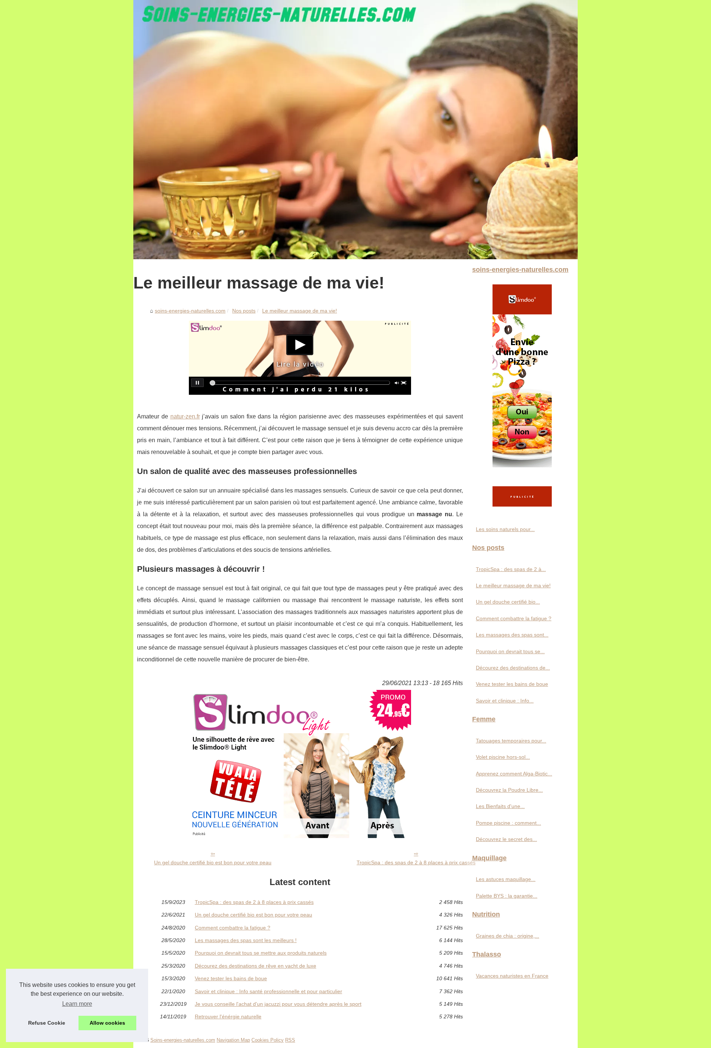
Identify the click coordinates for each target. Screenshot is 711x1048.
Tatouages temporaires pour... (511, 741)
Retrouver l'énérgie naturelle (228, 1016)
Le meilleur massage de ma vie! (299, 311)
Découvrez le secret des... (506, 839)
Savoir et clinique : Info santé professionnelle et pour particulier (268, 991)
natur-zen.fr (185, 416)
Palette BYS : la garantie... (506, 896)
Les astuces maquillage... (505, 879)
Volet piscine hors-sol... (503, 757)
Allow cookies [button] (107, 1023)
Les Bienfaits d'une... (500, 806)
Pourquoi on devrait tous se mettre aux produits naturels (261, 952)
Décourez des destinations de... (513, 668)
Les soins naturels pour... (505, 529)
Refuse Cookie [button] (46, 1023)
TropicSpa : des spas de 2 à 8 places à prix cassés (416, 862)
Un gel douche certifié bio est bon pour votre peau (212, 862)
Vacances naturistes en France (512, 976)
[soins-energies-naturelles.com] (355, 129)
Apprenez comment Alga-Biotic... (514, 774)
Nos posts (244, 311)
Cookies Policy (267, 1040)
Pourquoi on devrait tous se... (510, 651)
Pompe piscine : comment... (508, 823)
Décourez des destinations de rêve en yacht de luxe (255, 965)
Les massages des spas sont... (512, 635)
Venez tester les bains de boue (231, 978)
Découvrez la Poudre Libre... (509, 790)
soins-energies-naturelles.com (190, 311)
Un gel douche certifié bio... (508, 602)
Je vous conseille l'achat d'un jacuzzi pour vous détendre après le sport (278, 1004)
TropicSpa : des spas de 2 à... (511, 569)
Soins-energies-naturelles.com (182, 1040)
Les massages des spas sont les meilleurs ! (246, 940)
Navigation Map (233, 1040)
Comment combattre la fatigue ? (232, 927)
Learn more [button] (77, 1004)
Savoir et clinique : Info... (505, 701)
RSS (290, 1040)
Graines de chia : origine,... (507, 936)
